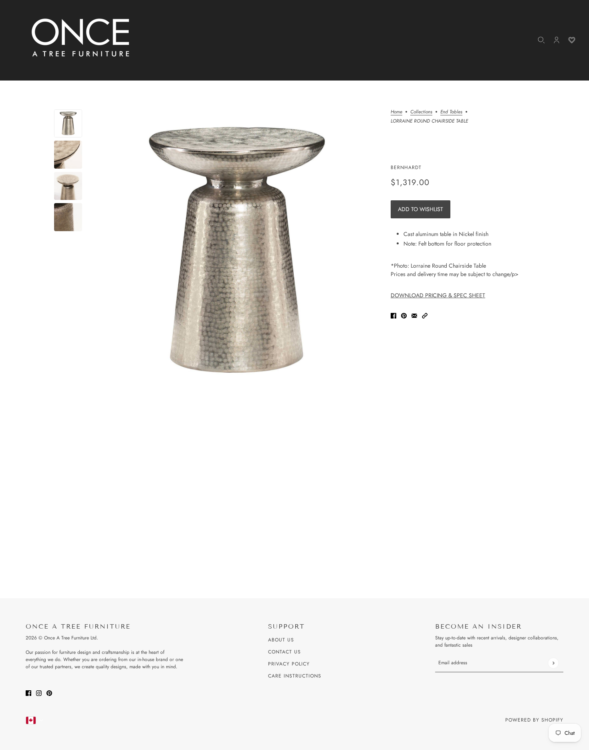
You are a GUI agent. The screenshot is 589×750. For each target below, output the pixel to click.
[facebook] (28, 692)
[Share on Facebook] (393, 315)
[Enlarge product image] (236, 250)
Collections (421, 112)
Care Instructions (294, 675)
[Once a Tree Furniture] (81, 38)
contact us (284, 651)
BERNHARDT (406, 167)
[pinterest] (49, 692)
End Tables (451, 112)
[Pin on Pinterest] (404, 315)
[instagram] (39, 692)
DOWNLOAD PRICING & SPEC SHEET (438, 295)
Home (396, 112)
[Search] (541, 40)
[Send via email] (414, 315)
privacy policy (289, 663)
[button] (425, 315)
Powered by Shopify (534, 720)
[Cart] (571, 40)
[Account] (556, 40)
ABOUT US (281, 639)
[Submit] (553, 662)
